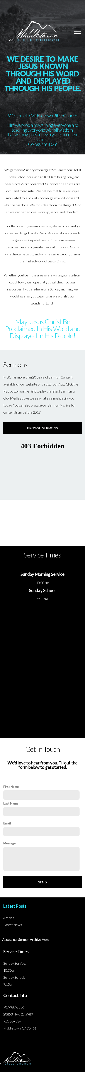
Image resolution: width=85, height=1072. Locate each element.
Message (9, 843)
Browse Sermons (42, 428)
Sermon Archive (59, 405)
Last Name (10, 803)
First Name (11, 787)
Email (7, 823)
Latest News (12, 925)
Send (42, 882)
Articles (8, 918)
